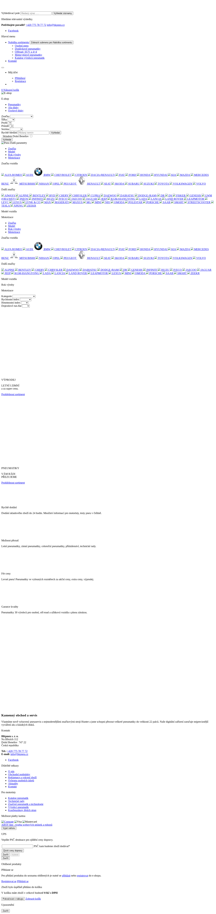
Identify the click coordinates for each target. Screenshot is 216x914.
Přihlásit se (23, 881)
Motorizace (14, 157)
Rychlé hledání (9, 132)
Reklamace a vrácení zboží (22, 777)
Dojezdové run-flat (11, 305)
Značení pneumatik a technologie (25, 804)
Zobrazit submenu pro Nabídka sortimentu (51, 42)
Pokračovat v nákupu (13, 899)
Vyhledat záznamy (63, 13)
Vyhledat (55, 132)
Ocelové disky (15, 110)
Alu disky (13, 107)
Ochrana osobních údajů (21, 780)
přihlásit (66, 875)
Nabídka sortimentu (18, 42)
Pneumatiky (14, 104)
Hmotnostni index (10, 302)
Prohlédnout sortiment (13, 394)
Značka (5, 116)
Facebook (13, 30)
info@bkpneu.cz (56, 24)
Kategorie (6, 296)
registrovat (82, 875)
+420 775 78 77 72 (36, 24)
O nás (11, 771)
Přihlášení (20, 78)
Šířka (4, 119)
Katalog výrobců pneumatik (30, 57)
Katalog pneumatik (18, 798)
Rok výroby (14, 154)
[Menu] (2, 67)
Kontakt (12, 60)
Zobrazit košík (33, 898)
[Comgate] (7, 821)
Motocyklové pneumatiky (28, 54)
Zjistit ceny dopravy (12, 850)
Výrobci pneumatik (18, 807)
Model (11, 151)
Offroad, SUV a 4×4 (26, 51)
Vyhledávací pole (10, 13)
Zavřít (5, 854)
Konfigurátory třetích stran (22, 810)
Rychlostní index (10, 299)
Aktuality (13, 783)
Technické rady (16, 801)
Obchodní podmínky (19, 774)
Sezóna (5, 129)
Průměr (5, 125)
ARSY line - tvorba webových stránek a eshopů (26, 824)
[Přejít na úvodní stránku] (19, 9)
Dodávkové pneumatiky (27, 48)
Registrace (20, 81)
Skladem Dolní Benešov (16, 136)
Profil (4, 122)
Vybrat (15, 854)
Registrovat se (8, 881)
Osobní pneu (22, 45)
